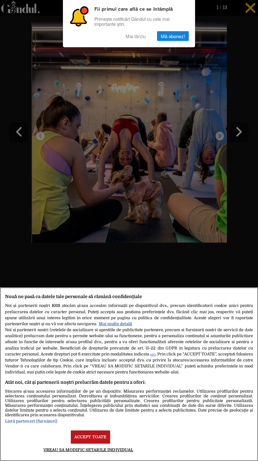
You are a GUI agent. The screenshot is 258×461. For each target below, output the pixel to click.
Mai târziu (136, 36)
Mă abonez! (173, 36)
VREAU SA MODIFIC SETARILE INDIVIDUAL (88, 449)
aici (152, 354)
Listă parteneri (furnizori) (31, 421)
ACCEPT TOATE (90, 437)
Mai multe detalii (115, 323)
